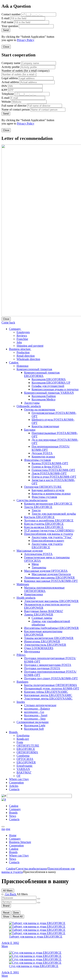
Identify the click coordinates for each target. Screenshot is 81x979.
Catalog (14, 362)
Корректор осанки (43, 456)
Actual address (10, 82)
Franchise (22, 339)
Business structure (20, 349)
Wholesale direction (28, 359)
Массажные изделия (30, 550)
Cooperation (16, 782)
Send (6, 30)
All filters (8, 890)
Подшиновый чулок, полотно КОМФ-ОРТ (51, 688)
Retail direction (26, 355)
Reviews (22, 335)
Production (23, 352)
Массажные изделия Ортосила (51, 574)
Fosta (20, 742)
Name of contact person (16, 109)
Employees (23, 332)
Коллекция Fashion (44, 396)
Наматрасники (33, 594)
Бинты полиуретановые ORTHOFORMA (50, 685)
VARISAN (23, 769)
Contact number (11, 14)
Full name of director (14, 105)
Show (6, 916)
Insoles (21, 701)
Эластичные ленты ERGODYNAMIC (48, 698)
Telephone (8, 93)
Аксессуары (32, 402)
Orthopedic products (29, 406)
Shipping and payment (30, 345)
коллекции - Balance (37, 708)
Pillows (21, 654)
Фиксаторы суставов (37, 459)
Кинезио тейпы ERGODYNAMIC (46, 691)
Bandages (22, 681)
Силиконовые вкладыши (33, 722)
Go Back (11, 894)
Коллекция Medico (43, 399)
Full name (7, 22)
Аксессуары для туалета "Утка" (52, 537)
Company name (11, 63)
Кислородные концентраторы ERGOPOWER (43, 633)
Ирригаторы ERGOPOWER (42, 641)
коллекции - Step (35, 718)
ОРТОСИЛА (25, 759)
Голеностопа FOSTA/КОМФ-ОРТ (53, 470)
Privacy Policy (25, 40)
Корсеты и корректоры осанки (51, 493)
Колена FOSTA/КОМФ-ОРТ (50, 463)
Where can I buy (19, 779)
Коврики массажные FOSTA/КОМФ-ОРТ (51, 580)
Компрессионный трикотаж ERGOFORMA (42, 374)
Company (15, 328)
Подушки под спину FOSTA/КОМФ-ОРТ (51, 678)
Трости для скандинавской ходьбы (54, 513)
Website (6, 101)
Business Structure (20, 842)
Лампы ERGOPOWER (38, 614)
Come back (8, 322)
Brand (6, 905)
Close (6, 46)
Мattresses (23, 584)
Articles (13, 785)
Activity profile (11, 67)
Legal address (10, 78)
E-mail (5, 18)
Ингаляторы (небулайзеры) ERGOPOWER (51, 628)
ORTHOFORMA (27, 752)
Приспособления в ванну (48, 540)
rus (3, 829)
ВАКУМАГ (24, 772)
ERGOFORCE (26, 748)
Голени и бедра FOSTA (47, 466)
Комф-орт (23, 738)
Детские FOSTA (42, 453)
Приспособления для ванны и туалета (48, 533)
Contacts (14, 789)
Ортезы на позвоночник (39, 409)
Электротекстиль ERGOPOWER (45, 644)
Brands (13, 732)
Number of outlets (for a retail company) (25, 70)
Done (16, 912)
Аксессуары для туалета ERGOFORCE (47, 545)
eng (8, 829)
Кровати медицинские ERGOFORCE (48, 503)
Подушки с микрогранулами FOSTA (47, 664)
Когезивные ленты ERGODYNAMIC (48, 695)
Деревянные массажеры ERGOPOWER (49, 577)
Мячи (35, 564)
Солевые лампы (42, 617)
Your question (10, 26)
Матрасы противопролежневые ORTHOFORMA (44, 589)
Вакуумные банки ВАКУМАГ (43, 611)
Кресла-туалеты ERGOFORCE (44, 523)
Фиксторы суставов (44, 496)
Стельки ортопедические (40, 705)
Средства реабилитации (32, 500)
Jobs (19, 342)
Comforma (23, 755)
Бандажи (29, 429)
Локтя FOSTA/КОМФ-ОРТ (49, 473)
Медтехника (32, 651)
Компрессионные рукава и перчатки (55, 389)
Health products (26, 597)
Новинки (22, 365)
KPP (4, 89)
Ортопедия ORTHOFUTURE (43, 486)
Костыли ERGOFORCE (39, 517)
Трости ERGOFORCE (38, 507)
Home (12, 835)
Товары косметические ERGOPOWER (48, 638)
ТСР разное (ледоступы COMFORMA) (49, 530)
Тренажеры (39, 567)
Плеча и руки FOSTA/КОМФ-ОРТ (54, 476)
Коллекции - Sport (35, 715)
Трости (36, 510)
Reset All (18, 916)
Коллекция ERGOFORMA (49, 379)
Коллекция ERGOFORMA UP (51, 382)
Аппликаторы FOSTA (38, 554)
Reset (6, 912)
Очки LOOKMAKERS (38, 648)
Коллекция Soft (34, 728)
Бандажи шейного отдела (48, 490)
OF (19, 775)
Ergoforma (23, 735)
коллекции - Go (34, 712)
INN (4, 86)
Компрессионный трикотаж (34, 369)
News (12, 816)
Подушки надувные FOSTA (42, 668)
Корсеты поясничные (45, 426)
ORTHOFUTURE (28, 745)
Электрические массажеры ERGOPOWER (51, 601)
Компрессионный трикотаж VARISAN (49, 392)
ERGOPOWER (26, 762)
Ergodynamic (25, 765)
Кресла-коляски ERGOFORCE (43, 527)
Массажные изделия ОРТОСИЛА (46, 570)
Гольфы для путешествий (48, 386)
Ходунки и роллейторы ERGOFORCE (48, 520)
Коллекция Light (34, 725)
